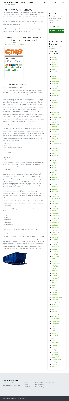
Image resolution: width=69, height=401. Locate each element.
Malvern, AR (54, 200)
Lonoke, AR (54, 366)
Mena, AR (53, 201)
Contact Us (28, 386)
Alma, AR (53, 284)
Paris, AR (53, 105)
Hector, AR (54, 220)
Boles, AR (53, 128)
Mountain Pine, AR (56, 90)
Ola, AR (53, 73)
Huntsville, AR (54, 335)
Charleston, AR (55, 189)
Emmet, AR (54, 253)
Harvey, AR (54, 69)
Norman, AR (54, 138)
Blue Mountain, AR (56, 80)
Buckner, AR (54, 352)
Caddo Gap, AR (55, 126)
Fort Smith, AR (55, 275)
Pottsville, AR (54, 123)
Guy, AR (53, 357)
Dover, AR (54, 169)
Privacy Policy (28, 388)
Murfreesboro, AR (56, 193)
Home (26, 383)
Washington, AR (55, 321)
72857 (54, 48)
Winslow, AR (54, 361)
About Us (27, 384)
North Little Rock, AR (56, 231)
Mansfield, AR (54, 164)
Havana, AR (54, 71)
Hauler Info (62, 3)
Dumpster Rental (22, 3)
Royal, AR (53, 85)
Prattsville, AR (55, 323)
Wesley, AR (54, 328)
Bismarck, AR (54, 147)
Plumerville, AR (55, 205)
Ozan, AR (53, 282)
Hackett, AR (54, 239)
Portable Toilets (31, 3)
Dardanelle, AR (55, 88)
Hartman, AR (54, 136)
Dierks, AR (54, 291)
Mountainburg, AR (56, 313)
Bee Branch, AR (55, 354)
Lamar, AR (54, 109)
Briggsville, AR (55, 61)
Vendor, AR (54, 294)
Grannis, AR (54, 363)
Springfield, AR (55, 246)
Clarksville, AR (55, 112)
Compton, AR (54, 260)
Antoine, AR (54, 157)
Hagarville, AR (55, 129)
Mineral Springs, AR (56, 356)
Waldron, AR (54, 119)
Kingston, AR (54, 243)
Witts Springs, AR (55, 339)
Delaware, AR (54, 83)
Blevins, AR (54, 212)
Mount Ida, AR (55, 95)
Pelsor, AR (54, 229)
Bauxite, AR (54, 285)
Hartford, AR (54, 186)
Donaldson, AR (55, 219)
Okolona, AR (54, 176)
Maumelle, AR (55, 191)
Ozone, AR (54, 148)
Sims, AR (53, 76)
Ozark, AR (54, 207)
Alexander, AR (55, 217)
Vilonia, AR (54, 311)
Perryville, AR (54, 75)
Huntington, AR (55, 184)
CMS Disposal (10, 59)
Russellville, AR (55, 114)
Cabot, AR (54, 308)
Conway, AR (54, 203)
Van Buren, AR (55, 332)
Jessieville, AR (55, 81)
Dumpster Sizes (55, 3)
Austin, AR (54, 345)
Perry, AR (53, 141)
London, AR (54, 104)
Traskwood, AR (55, 249)
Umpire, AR (54, 265)
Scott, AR (53, 347)
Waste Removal (46, 3)
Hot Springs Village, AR (57, 117)
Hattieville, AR (55, 196)
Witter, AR (54, 241)
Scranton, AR (54, 99)
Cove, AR (53, 320)
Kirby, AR (53, 165)
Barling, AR (54, 273)
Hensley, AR (54, 344)
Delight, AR (54, 172)
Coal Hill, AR (54, 140)
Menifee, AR (54, 213)
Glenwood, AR (55, 124)
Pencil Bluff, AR (55, 97)
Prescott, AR (54, 237)
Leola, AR (53, 327)
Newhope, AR (54, 208)
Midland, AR (54, 210)
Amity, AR (53, 131)
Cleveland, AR (55, 256)
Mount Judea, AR (55, 272)
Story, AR (53, 68)
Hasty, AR (53, 333)
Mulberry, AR (54, 258)
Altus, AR (53, 160)
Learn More (8, 75)
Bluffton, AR (54, 64)
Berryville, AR (54, 342)
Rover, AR (53, 57)
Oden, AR (53, 107)
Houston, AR (54, 150)
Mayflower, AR (55, 179)
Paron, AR (54, 133)
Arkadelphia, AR (55, 225)
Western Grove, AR (56, 359)
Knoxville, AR (54, 87)
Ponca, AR (54, 234)
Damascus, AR (55, 315)
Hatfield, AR (54, 279)
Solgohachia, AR (55, 215)
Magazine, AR (54, 111)
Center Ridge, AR (55, 277)
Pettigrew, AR (55, 224)
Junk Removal (39, 3)
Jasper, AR (54, 270)
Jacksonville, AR (55, 263)
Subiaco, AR (54, 100)
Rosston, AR (54, 325)
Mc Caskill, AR (55, 227)
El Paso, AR (54, 364)
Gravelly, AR (54, 63)
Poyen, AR (54, 292)
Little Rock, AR (55, 181)
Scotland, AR (54, 301)
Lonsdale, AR (54, 155)
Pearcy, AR (54, 116)
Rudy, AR (53, 351)
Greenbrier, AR (55, 316)
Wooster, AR (54, 251)
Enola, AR (53, 349)
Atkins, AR (54, 171)
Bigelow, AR (54, 159)
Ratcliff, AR (54, 153)
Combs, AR (54, 287)
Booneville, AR (55, 135)
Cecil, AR (53, 188)
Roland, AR (54, 152)
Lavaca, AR (54, 248)
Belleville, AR (54, 66)
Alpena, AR (54, 330)
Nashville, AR (54, 289)
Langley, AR (54, 177)
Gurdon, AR (54, 280)
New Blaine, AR (55, 78)
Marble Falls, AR (55, 318)
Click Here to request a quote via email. (15, 44)
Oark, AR (53, 174)
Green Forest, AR (55, 303)
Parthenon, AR (55, 232)
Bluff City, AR (54, 306)
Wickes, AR (54, 340)
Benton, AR (54, 183)
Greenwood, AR (55, 198)
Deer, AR (53, 195)
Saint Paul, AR (54, 255)
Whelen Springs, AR (56, 297)
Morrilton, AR (54, 167)
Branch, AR (54, 162)
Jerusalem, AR (55, 222)
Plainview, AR (54, 56)
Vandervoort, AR (55, 299)
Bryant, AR (54, 244)
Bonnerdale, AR (55, 102)
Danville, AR (54, 59)
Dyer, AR (53, 261)
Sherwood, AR (55, 236)
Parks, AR (53, 93)
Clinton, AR (54, 337)
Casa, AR (53, 92)
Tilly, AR (53, 304)
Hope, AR (53, 309)
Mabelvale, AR (55, 296)
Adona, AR (54, 121)
